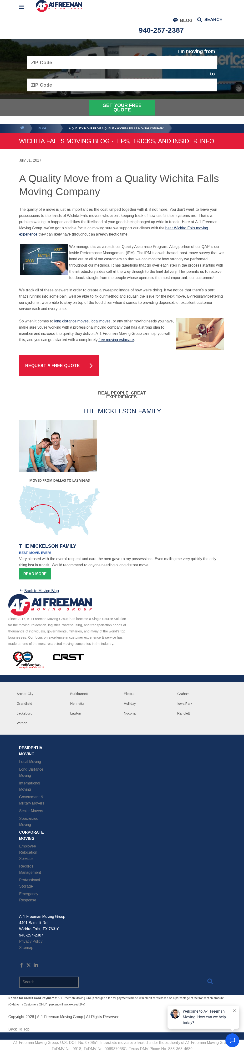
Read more (35, 574)
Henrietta (77, 703)
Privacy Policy (30, 941)
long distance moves (71, 321)
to (212, 73)
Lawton (75, 713)
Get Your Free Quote (122, 107)
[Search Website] (210, 982)
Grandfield (24, 703)
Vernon (22, 723)
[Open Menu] (21, 7)
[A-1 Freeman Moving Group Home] (59, 6)
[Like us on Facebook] (21, 966)
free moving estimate (116, 340)
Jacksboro (24, 713)
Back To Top (19, 1029)
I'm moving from (196, 51)
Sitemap (26, 948)
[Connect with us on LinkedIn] (35, 966)
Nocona (130, 713)
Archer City (25, 694)
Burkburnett (79, 694)
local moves (101, 321)
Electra (129, 694)
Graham (183, 694)
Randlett (183, 713)
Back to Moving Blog (41, 591)
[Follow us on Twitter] (28, 966)
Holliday (130, 703)
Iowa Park (184, 703)
